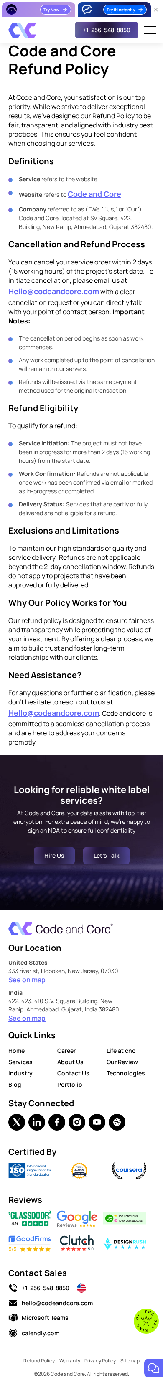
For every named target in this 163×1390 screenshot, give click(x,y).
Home (16, 1051)
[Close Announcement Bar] (156, 10)
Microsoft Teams (45, 1317)
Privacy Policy (100, 1360)
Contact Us (73, 1073)
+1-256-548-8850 (45, 1288)
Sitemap (130, 1360)
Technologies (126, 1073)
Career (66, 1051)
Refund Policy (39, 1360)
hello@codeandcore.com (57, 1303)
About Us (70, 1062)
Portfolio (69, 1084)
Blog (14, 1084)
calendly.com (40, 1333)
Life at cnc (121, 1051)
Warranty (69, 1360)
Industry (20, 1073)
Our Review (122, 1062)
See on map (27, 979)
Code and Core (94, 194)
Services (20, 1062)
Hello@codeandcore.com (53, 291)
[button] (150, 30)
